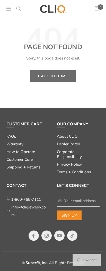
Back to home (53, 76)
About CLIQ (67, 136)
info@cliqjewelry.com (28, 211)
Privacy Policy (69, 164)
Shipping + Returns (23, 167)
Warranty (14, 144)
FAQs (11, 136)
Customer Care (19, 159)
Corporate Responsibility (69, 154)
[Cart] (97, 8)
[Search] (18, 8)
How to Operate (20, 151)
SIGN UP (69, 215)
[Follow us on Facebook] (34, 236)
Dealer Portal (68, 144)
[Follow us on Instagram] (46, 236)
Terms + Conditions (74, 171)
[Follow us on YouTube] (59, 236)
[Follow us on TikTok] (72, 236)
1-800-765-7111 (25, 199)
